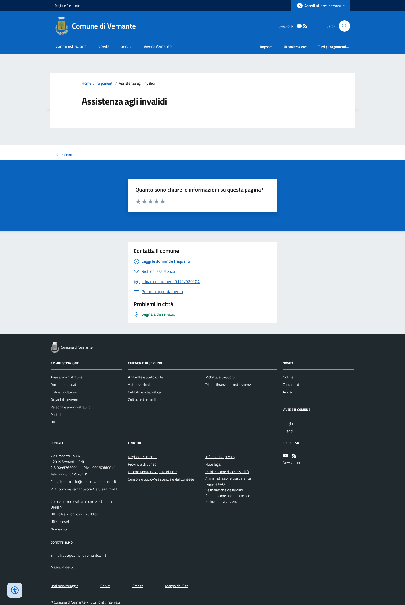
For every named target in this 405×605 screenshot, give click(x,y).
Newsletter (291, 462)
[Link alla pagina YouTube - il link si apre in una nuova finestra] (299, 26)
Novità (103, 46)
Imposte (266, 46)
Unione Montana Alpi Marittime (152, 471)
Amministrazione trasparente (228, 478)
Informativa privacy (220, 456)
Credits (137, 586)
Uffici (54, 422)
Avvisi (287, 392)
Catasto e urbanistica (144, 392)
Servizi (126, 46)
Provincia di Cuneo (142, 464)
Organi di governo (64, 399)
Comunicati (291, 384)
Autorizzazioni (139, 384)
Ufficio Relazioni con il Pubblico (74, 514)
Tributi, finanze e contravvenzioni (230, 384)
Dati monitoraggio (64, 586)
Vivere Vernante (158, 46)
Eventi (288, 431)
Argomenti (105, 83)
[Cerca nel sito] (342, 26)
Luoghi (288, 423)
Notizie (288, 377)
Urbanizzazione (295, 46)
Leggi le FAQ (215, 484)
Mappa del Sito (176, 586)
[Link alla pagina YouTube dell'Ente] (285, 456)
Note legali (213, 464)
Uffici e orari (60, 521)
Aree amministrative (66, 377)
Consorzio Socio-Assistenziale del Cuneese (161, 479)
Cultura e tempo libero (145, 399)
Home (86, 83)
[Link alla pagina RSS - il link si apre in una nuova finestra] (305, 26)
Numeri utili (59, 529)
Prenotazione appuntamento (227, 495)
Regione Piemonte (67, 5)
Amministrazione (71, 46)
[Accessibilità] (15, 590)
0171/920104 (76, 474)
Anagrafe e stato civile (145, 377)
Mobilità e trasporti (220, 377)
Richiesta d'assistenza (222, 501)
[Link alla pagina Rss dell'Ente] (294, 456)
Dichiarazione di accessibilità (227, 471)
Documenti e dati (64, 384)
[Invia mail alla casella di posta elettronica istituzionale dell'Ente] (89, 481)
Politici (56, 414)
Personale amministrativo (70, 407)
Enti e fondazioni (64, 392)
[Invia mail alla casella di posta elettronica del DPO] (84, 555)
